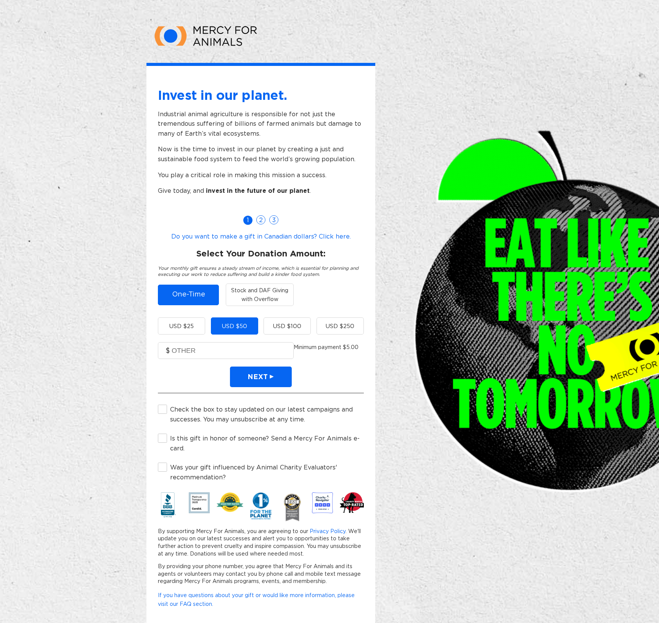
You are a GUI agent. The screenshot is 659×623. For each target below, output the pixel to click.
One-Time (188, 294)
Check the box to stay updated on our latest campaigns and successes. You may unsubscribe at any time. (261, 414)
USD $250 (340, 326)
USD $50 (234, 326)
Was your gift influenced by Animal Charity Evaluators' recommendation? (253, 472)
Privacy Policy (328, 531)
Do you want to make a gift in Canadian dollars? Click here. (261, 236)
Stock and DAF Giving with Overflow (259, 294)
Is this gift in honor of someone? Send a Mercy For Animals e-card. (265, 443)
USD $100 (287, 326)
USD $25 (181, 326)
